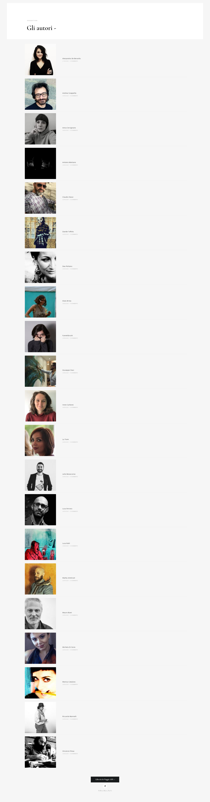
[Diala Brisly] (40, 302)
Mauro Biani (67, 613)
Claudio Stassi (67, 197)
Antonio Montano (69, 162)
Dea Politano (67, 266)
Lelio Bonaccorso (68, 474)
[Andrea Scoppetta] (40, 94)
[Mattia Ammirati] (40, 579)
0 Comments (74, 61)
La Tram (65, 439)
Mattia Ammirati (68, 578)
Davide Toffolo (68, 232)
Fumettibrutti (67, 335)
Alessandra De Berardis (71, 58)
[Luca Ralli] (40, 544)
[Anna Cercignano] (40, 128)
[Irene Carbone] (40, 405)
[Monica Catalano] (40, 682)
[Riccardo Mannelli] (40, 717)
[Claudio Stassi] (40, 198)
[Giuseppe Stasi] (40, 371)
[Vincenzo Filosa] (40, 752)
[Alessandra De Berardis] (40, 59)
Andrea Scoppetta (69, 93)
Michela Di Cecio (68, 647)
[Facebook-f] (105, 786)
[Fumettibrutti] (40, 336)
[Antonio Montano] (40, 163)
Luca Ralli (66, 543)
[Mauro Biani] (40, 613)
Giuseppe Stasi (68, 370)
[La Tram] (40, 440)
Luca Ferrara (67, 509)
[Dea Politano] (40, 267)
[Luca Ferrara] (40, 509)
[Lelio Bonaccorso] (40, 475)
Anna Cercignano (69, 128)
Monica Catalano (68, 682)
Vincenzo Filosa (68, 751)
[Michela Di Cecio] (40, 648)
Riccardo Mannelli (69, 716)
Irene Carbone (68, 405)
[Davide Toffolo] (40, 232)
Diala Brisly (66, 301)
